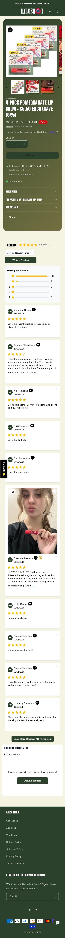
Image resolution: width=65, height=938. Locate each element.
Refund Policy (13, 842)
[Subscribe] (55, 896)
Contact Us (12, 820)
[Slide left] (6, 87)
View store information (21, 174)
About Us (11, 828)
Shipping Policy (14, 849)
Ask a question (12, 754)
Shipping (9, 126)
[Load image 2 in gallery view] (32, 87)
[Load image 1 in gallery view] (17, 87)
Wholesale (12, 835)
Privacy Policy (13, 856)
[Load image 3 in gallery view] (47, 87)
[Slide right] (58, 87)
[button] (6, 11)
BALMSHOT (36, 932)
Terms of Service (15, 863)
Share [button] (12, 217)
